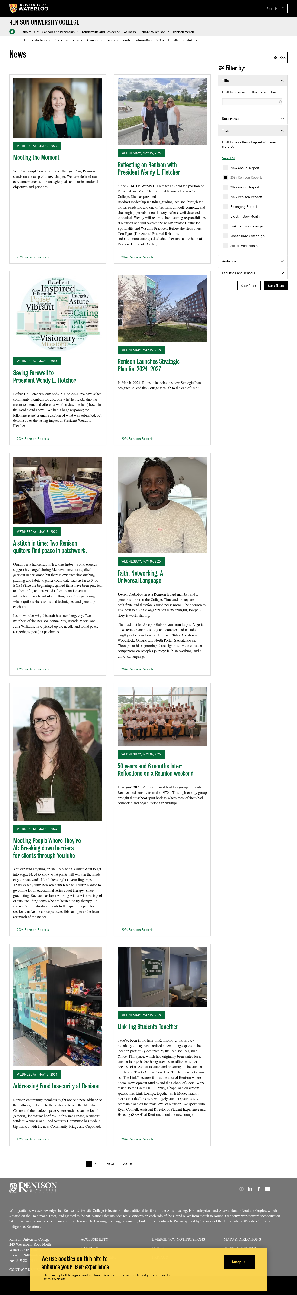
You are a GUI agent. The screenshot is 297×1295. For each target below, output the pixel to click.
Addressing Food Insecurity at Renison (56, 1086)
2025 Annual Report (244, 187)
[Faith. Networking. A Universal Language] (162, 505)
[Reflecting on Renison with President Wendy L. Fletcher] (162, 111)
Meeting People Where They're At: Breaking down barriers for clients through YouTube (47, 847)
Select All (228, 158)
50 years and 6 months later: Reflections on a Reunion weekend (156, 770)
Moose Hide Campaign (247, 236)
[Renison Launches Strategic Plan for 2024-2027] (162, 308)
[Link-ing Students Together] (162, 977)
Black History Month (245, 216)
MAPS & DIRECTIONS (242, 1239)
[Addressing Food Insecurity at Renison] (57, 1006)
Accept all (240, 1261)
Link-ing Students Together (148, 1027)
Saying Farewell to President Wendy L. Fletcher (44, 376)
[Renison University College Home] (12, 31)
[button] (30, 32)
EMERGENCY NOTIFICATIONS (178, 1239)
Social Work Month (244, 246)
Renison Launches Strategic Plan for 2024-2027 (149, 365)
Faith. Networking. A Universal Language (140, 577)
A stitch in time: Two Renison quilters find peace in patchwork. (50, 547)
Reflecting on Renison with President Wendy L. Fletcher (149, 168)
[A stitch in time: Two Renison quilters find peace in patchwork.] (57, 490)
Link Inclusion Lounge (246, 226)
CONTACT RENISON (26, 1269)
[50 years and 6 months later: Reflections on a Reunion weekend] (162, 716)
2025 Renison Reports (246, 197)
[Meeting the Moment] (57, 108)
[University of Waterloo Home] (29, 8)
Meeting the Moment (36, 157)
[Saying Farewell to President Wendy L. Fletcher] (57, 314)
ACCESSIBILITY (94, 1239)
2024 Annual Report (244, 168)
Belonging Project (243, 207)
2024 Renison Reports (246, 177)
